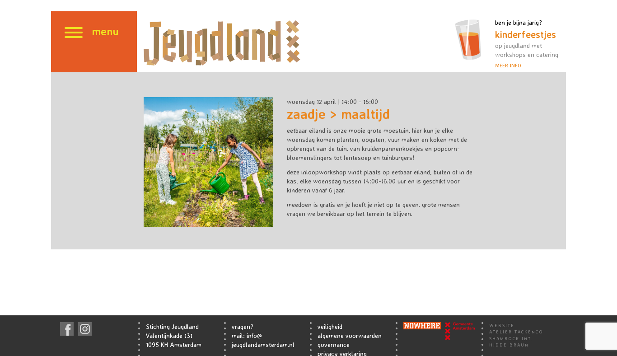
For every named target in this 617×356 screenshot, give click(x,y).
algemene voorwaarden (350, 335)
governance (334, 344)
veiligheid (330, 326)
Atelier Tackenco (516, 331)
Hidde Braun (509, 344)
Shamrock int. (511, 338)
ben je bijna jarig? (526, 44)
